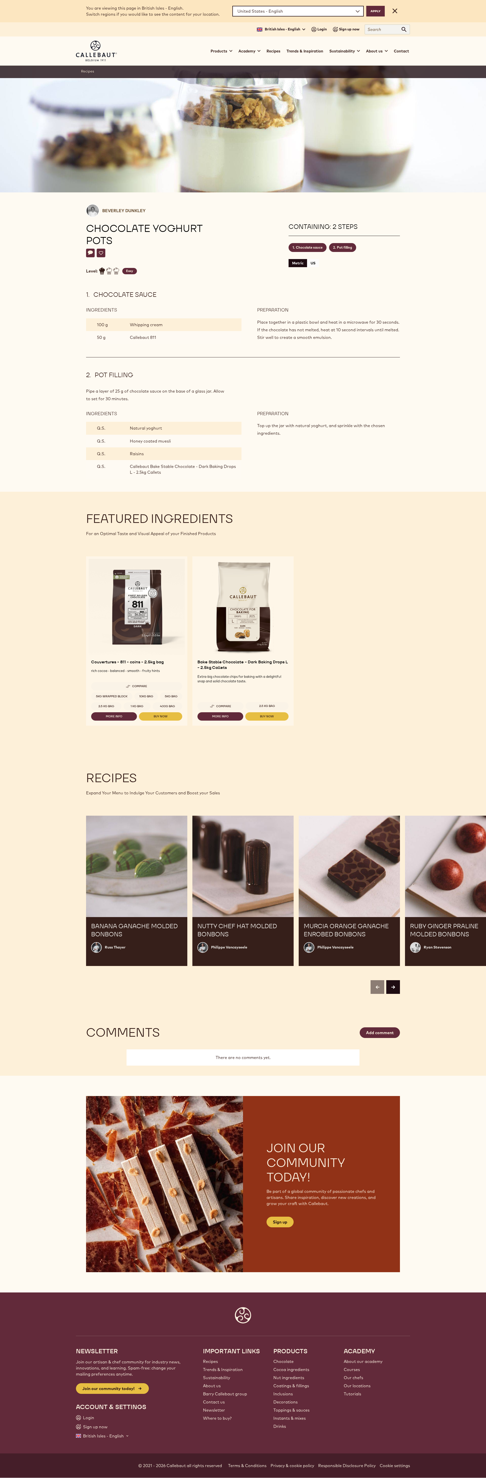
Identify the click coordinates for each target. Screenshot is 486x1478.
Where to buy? (217, 1418)
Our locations (357, 1385)
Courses (352, 1369)
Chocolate (283, 1361)
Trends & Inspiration (305, 51)
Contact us (214, 1401)
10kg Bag (146, 696)
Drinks (279, 1426)
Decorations (285, 1401)
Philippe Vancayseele (229, 947)
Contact (401, 51)
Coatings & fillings (291, 1385)
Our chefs (353, 1377)
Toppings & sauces (291, 1410)
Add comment (380, 1032)
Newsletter (214, 1410)
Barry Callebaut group (225, 1393)
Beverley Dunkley (124, 210)
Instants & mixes (289, 1418)
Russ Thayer (115, 947)
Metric (297, 263)
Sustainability (216, 1377)
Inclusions (283, 1393)
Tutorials (352, 1393)
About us (212, 1385)
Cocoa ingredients (291, 1369)
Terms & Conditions (247, 1465)
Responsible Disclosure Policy (347, 1465)
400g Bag (167, 706)
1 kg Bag (137, 706)
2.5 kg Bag (106, 706)
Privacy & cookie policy (292, 1465)
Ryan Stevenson (437, 947)
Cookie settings (395, 1465)
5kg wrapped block (112, 696)
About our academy (363, 1361)
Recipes (273, 51)
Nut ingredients (288, 1377)
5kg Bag (171, 696)
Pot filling (344, 247)
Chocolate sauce (309, 247)
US (313, 263)
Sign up (280, 1222)
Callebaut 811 (143, 337)
